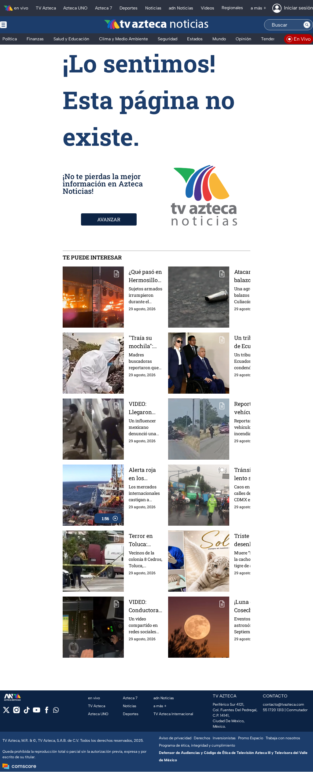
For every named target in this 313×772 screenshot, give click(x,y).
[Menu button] (24, 25)
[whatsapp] (56, 711)
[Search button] (307, 24)
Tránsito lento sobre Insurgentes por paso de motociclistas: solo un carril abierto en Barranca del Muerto (248, 474)
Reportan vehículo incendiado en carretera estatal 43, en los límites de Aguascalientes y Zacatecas (248, 408)
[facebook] (46, 712)
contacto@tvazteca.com (283, 704)
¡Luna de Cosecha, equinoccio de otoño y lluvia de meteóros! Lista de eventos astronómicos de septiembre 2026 (249, 606)
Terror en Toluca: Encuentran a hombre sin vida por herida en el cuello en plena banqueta (146, 540)
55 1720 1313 (273, 710)
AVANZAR (108, 219)
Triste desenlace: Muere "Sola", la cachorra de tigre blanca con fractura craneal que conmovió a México (249, 540)
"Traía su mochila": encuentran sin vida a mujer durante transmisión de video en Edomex (145, 342)
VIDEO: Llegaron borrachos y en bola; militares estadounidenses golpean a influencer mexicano (146, 408)
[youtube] (36, 712)
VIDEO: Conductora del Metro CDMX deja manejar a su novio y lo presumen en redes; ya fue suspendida (146, 606)
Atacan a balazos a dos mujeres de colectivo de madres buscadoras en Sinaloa (249, 276)
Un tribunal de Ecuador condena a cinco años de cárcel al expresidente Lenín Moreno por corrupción (249, 342)
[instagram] (16, 712)
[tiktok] (26, 712)
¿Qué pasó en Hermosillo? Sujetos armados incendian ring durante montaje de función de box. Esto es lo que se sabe (145, 276)
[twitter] (6, 712)
